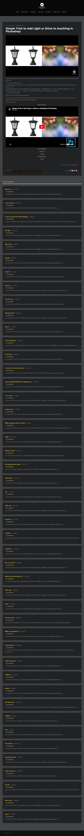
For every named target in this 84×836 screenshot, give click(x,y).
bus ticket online (10, 562)
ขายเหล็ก (7, 785)
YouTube (40, 12)
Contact (64, 12)
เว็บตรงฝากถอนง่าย (10, 617)
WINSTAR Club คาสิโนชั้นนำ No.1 (14, 576)
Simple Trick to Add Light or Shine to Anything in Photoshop (24, 172)
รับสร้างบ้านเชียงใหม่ (10, 340)
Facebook (48, 12)
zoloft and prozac (10, 771)
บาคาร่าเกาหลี (8, 395)
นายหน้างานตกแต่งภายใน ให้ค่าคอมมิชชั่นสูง (16, 216)
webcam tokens (10, 450)
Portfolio (24, 12)
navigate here (9, 409)
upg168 (7, 258)
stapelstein (8, 549)
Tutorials (33, 12)
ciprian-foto (20, 25)
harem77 (7, 272)
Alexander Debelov (10, 757)
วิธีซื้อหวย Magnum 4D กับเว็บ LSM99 (15, 423)
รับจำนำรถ (7, 285)
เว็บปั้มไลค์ (7, 716)
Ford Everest (8, 354)
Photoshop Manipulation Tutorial (30, 170)
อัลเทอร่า (7, 327)
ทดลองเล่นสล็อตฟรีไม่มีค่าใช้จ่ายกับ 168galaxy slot (18, 382)
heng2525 (8, 533)
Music (42, 159)
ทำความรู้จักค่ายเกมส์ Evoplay (13, 464)
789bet (7, 437)
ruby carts (8, 189)
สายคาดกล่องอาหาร (10, 645)
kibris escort (8, 800)
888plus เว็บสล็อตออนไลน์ (12, 631)
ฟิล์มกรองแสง (8, 244)
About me (56, 12)
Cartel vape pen (9, 203)
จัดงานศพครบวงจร (10, 702)
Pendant (42, 154)
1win (6, 730)
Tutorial (65, 165)
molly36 (7, 688)
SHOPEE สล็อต (9, 478)
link (6, 492)
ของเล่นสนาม (8, 519)
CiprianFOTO (16, 170)
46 (73, 165)
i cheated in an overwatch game (14, 368)
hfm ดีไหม (8, 230)
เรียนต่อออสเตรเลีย (10, 313)
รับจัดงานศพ (8, 505)
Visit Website (9, 743)
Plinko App (8, 590)
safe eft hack (9, 299)
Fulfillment (8, 674)
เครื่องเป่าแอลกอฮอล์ (10, 661)
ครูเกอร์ (7, 814)
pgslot (7, 604)
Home (17, 12)
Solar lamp (42, 151)
